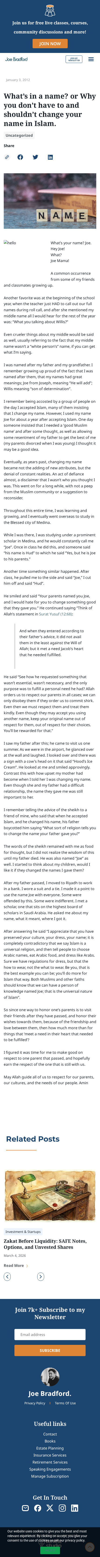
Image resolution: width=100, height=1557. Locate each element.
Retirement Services (50, 1462)
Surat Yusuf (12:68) (55, 614)
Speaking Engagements (50, 1469)
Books (50, 1441)
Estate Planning (50, 1448)
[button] (91, 59)
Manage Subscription (50, 1476)
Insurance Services (50, 1455)
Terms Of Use (65, 1403)
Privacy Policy (34, 1403)
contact (50, 1434)
